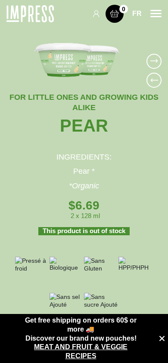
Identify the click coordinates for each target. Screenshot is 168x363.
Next (154, 61)
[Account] (99, 13)
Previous (154, 80)
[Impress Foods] (30, 13)
